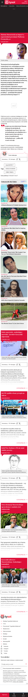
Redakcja (5, 634)
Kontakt (5, 639)
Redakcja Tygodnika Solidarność (10, 621)
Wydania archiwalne (7, 636)
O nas (4, 624)
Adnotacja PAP (6, 641)
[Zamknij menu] (2, 2)
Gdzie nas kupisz (7, 631)
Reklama (5, 644)
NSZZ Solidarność (24, 2)
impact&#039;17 (9, 165)
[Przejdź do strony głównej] (10, 2)
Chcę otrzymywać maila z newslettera (12, 668)
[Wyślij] (26, 663)
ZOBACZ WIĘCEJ (10, 172)
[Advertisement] (14, 20)
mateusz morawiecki (10, 168)
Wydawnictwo (6, 629)
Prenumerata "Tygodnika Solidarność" (12, 626)
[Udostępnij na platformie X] (19, 159)
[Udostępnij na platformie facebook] (17, 159)
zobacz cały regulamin (18, 682)
